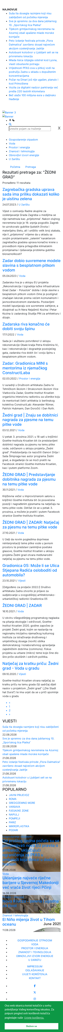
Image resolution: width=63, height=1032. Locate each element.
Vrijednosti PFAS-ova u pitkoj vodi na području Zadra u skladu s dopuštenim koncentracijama (32, 71)
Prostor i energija (19, 147)
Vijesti (22, 580)
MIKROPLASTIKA (19, 826)
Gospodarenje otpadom (23, 139)
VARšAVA (14, 806)
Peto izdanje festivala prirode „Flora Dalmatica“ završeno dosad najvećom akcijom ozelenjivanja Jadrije (32, 44)
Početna (15, 166)
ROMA (12, 799)
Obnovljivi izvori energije (24, 155)
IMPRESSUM (34, 966)
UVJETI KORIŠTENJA (34, 974)
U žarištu (14, 159)
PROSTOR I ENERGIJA (34, 948)
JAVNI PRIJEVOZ (19, 795)
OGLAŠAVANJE (34, 970)
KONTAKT (35, 978)
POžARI (13, 830)
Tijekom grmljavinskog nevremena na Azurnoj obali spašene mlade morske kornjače (31, 32)
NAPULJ (14, 814)
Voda (12, 143)
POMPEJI (14, 818)
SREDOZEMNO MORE (22, 802)
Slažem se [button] (31, 1026)
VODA (34, 944)
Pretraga (30, 166)
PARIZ (12, 822)
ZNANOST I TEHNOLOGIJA (34, 952)
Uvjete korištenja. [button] (34, 1017)
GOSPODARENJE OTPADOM (34, 940)
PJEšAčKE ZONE (19, 810)
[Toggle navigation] (58, 4)
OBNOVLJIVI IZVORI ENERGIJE (34, 956)
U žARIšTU (34, 959)
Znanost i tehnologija (22, 151)
